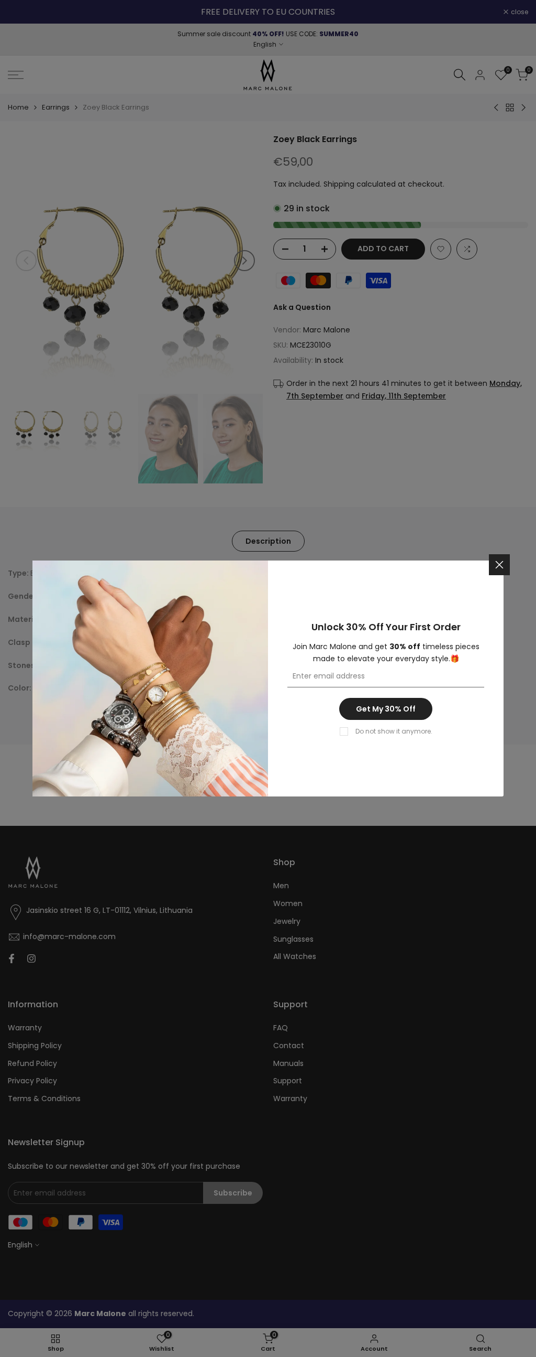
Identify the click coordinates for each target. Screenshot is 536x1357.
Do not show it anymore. (393, 731)
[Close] (499, 564)
